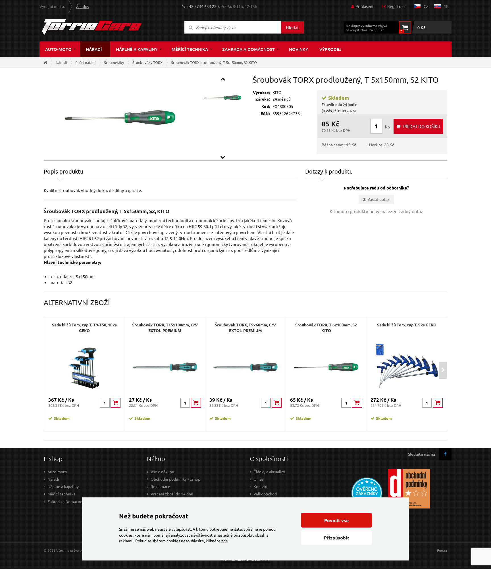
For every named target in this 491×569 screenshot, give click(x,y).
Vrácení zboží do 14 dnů (172, 493)
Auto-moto (58, 49)
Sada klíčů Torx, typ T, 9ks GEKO (406, 324)
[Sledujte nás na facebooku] (445, 454)
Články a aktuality (269, 471)
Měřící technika (190, 49)
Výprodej (330, 49)
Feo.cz (442, 550)
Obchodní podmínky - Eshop (175, 479)
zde (224, 540)
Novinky (298, 49)
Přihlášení (364, 6)
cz (426, 6)
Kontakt (260, 486)
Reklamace (160, 486)
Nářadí (94, 49)
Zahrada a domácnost (248, 49)
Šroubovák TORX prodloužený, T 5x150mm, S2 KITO (214, 62)
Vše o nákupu (162, 471)
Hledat (292, 27)
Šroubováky (114, 62)
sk (446, 6)
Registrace (397, 6)
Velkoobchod (265, 493)
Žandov (82, 6)
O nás (258, 479)
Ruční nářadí (85, 62)
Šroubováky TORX (147, 62)
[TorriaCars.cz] (45, 62)
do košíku (421, 126)
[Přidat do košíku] (115, 403)
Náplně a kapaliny (136, 49)
